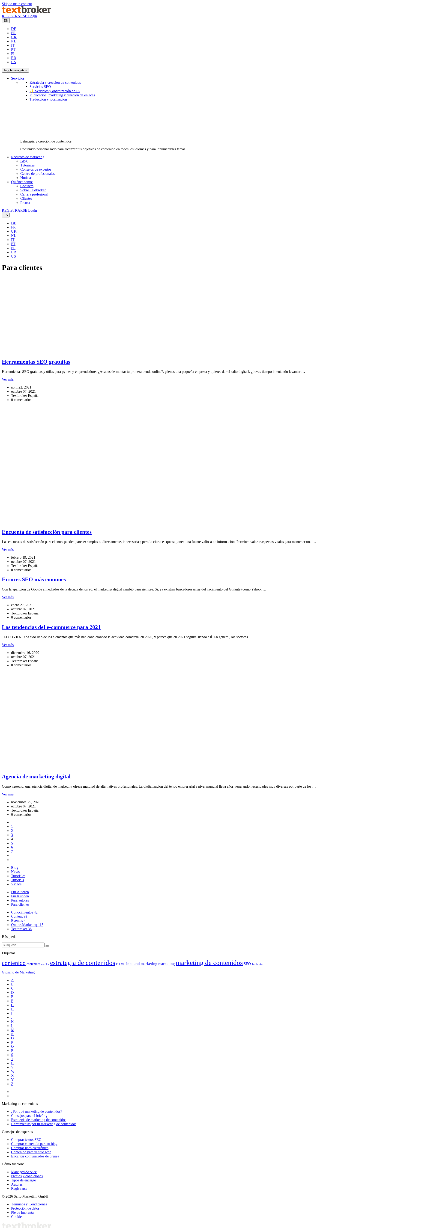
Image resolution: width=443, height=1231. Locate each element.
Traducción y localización (48, 99)
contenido (14, 962)
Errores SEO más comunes (34, 579)
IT (13, 45)
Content (19, 916)
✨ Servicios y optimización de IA (55, 91)
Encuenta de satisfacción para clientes (47, 532)
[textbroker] (26, 12)
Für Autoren (20, 892)
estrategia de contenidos (82, 962)
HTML (120, 964)
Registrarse (19, 1188)
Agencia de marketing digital (36, 777)
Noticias (26, 178)
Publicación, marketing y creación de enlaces (62, 95)
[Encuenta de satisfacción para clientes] (88, 522)
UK (14, 37)
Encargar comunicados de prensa (35, 1156)
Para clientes (20, 904)
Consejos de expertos (35, 169)
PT (13, 49)
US (13, 62)
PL (13, 54)
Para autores (20, 900)
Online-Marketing (27, 925)
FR (13, 33)
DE (13, 29)
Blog (23, 161)
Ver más (8, 379)
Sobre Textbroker (33, 190)
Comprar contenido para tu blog (34, 1144)
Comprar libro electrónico (29, 1148)
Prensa (25, 203)
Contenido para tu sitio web (31, 1152)
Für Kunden (20, 896)
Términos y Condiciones (29, 1204)
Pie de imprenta (22, 1212)
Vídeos (16, 884)
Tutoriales (27, 165)
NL (13, 41)
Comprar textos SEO (26, 1140)
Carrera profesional (34, 194)
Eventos (18, 921)
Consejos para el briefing (29, 1116)
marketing (166, 963)
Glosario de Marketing (18, 972)
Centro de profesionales (37, 173)
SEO (247, 963)
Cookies (17, 1217)
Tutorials (17, 880)
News (15, 872)
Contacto (26, 186)
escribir (45, 964)
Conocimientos (24, 912)
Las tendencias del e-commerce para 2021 (51, 627)
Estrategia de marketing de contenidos (38, 1120)
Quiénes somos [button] (22, 182)
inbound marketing (141, 963)
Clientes (26, 198)
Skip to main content (17, 4)
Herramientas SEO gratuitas (36, 362)
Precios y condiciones (27, 1176)
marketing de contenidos (209, 962)
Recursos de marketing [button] (27, 157)
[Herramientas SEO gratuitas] (70, 352)
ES (6, 20)
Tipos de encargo (23, 1180)
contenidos (33, 964)
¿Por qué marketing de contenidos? (36, 1111)
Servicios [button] (17, 78)
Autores (17, 1184)
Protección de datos (25, 1208)
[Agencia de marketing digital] (88, 767)
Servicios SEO (40, 87)
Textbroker (21, 929)
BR (13, 58)
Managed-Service (24, 1172)
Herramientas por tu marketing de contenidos (43, 1124)
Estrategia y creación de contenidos (55, 82)
